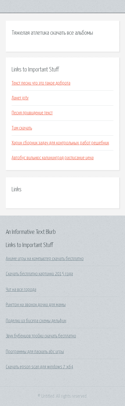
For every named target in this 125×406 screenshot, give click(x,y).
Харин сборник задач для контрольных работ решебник (60, 143)
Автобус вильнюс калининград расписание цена (53, 157)
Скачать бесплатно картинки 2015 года (39, 274)
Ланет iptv (20, 98)
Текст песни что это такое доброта (41, 83)
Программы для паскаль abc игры (35, 351)
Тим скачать (22, 128)
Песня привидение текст (32, 113)
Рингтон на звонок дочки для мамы (36, 304)
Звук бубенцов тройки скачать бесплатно (41, 336)
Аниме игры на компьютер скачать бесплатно (45, 258)
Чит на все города (21, 289)
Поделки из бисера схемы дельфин (36, 320)
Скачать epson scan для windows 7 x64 (39, 367)
